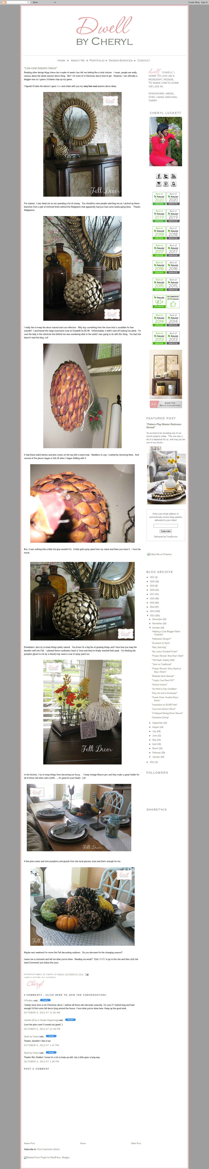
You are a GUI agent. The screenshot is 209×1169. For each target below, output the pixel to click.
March (155, 748)
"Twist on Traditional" (162, 664)
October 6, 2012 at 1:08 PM (41, 1061)
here (59, 86)
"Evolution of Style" (161, 643)
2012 (152, 615)
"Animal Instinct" (160, 684)
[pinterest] (165, 186)
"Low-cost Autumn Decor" (164, 709)
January (156, 757)
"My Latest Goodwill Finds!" (165, 651)
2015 (152, 602)
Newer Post (29, 1143)
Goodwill (51, 977)
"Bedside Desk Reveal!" (163, 676)
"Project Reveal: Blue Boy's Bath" (168, 656)
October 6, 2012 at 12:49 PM (42, 1029)
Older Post (136, 1143)
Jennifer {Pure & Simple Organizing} (41, 1020)
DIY (43, 977)
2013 (152, 611)
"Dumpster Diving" (160, 717)
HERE (102, 959)
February (156, 752)
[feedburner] (173, 178)
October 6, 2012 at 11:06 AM (42, 1012)
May (154, 740)
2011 (152, 762)
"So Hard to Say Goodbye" (164, 689)
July (154, 731)
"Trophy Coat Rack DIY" (163, 680)
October (156, 628)
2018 (152, 590)
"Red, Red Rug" (159, 647)
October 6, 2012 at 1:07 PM (41, 1045)
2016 (152, 598)
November (157, 623)
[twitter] (165, 178)
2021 (152, 577)
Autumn (36, 977)
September (157, 723)
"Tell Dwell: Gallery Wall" (163, 660)
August (156, 727)
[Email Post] (86, 974)
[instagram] (158, 186)
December (157, 619)
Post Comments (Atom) (48, 1149)
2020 (152, 581)
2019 (152, 585)
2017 (152, 594)
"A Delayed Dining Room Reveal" (167, 713)
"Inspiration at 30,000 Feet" (164, 704)
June (155, 735)
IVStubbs (28, 1000)
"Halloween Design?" (161, 639)
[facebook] (158, 178)
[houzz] (173, 186)
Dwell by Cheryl (31, 1036)
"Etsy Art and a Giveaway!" (164, 693)
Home (83, 1143)
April (154, 744)
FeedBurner (172, 536)
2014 (152, 607)
